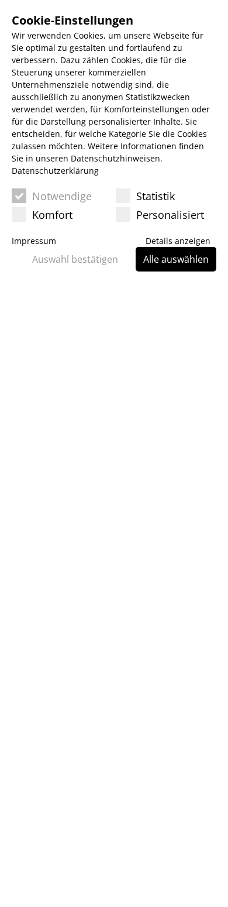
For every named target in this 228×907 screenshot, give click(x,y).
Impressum (34, 240)
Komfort (52, 215)
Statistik (155, 196)
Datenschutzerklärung (55, 170)
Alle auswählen (176, 259)
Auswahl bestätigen (75, 259)
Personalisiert (170, 215)
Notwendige (62, 196)
